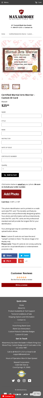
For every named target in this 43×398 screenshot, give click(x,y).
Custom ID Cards (21, 334)
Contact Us (28, 27)
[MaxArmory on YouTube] (29, 381)
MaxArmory (23, 390)
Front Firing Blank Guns (21, 326)
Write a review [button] (21, 285)
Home (3, 34)
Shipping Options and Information (21, 317)
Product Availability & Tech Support (21, 311)
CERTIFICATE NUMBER (9, 156)
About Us (21, 308)
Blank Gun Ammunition (21, 329)
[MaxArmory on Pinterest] (18, 381)
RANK (3, 130)
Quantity (4, 165)
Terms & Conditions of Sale (21, 314)
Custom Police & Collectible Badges (21, 331)
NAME (4, 112)
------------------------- (21, 323)
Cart (40, 2)
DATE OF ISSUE (7, 147)
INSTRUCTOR (6, 138)
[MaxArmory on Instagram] (24, 381)
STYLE (4, 121)
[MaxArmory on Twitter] (13, 381)
